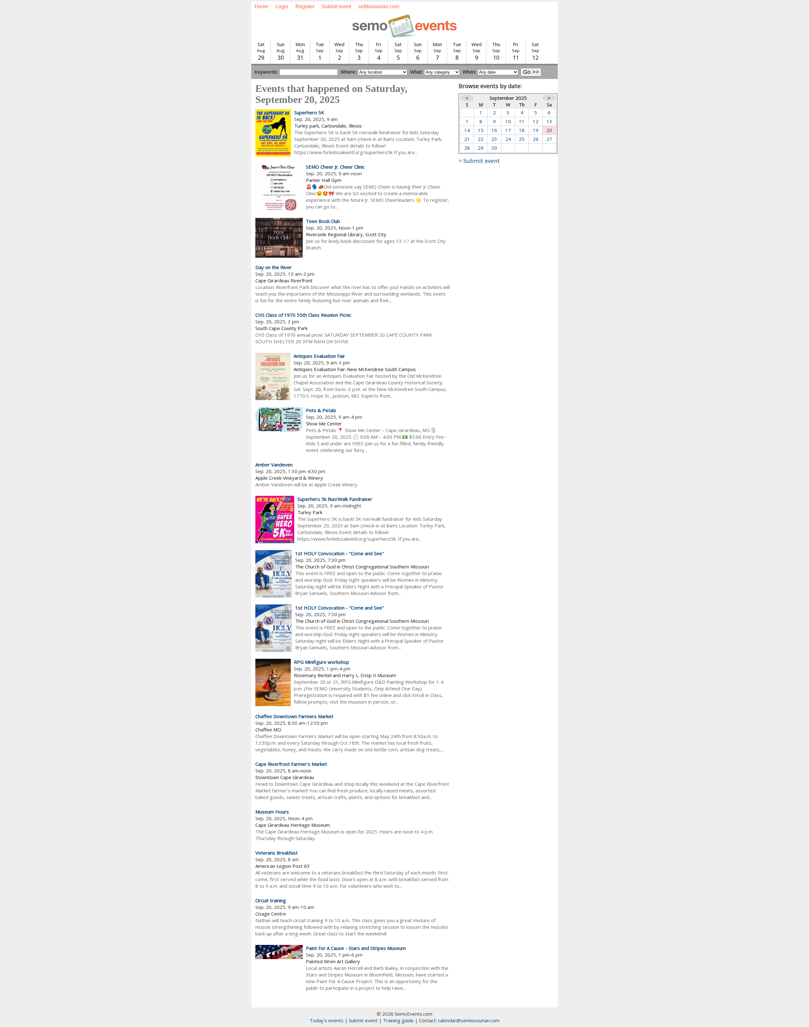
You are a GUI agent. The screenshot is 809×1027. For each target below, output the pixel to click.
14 (467, 130)
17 (508, 130)
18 (522, 130)
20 (549, 130)
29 (481, 148)
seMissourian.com (378, 6)
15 (481, 130)
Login (282, 6)
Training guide (398, 1020)
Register (304, 6)
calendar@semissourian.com (469, 1020)
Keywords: (266, 72)
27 (549, 139)
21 (467, 139)
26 (535, 139)
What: (416, 72)
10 (508, 121)
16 (494, 130)
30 (494, 148)
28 (467, 148)
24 (508, 139)
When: (469, 72)
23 (494, 139)
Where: (348, 72)
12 (535, 121)
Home (261, 6)
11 (522, 121)
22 (481, 139)
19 (535, 130)
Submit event (336, 6)
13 (549, 121)
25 (522, 139)
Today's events (327, 1020)
